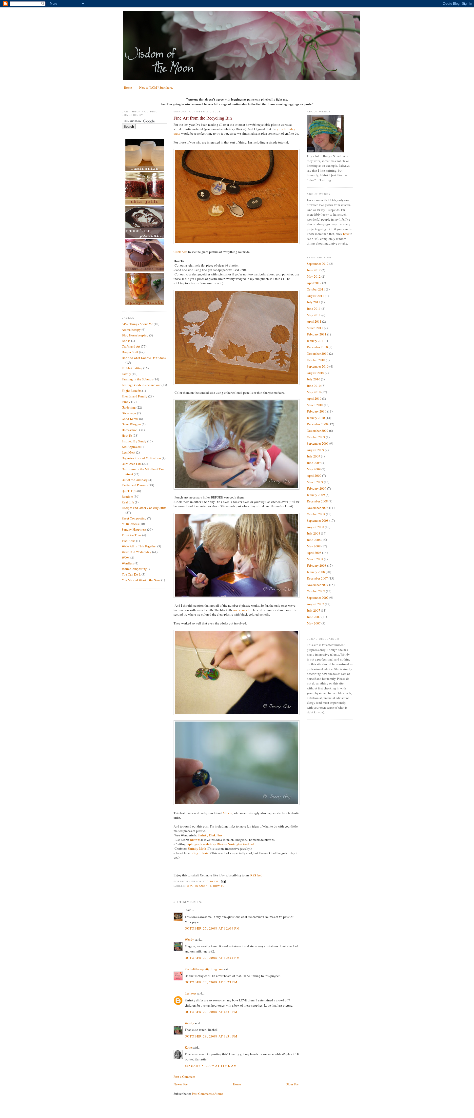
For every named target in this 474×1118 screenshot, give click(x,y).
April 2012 (314, 283)
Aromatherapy (131, 329)
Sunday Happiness (134, 529)
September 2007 (318, 597)
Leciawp (190, 993)
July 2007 (313, 610)
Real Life (128, 502)
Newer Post (181, 1084)
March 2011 (315, 328)
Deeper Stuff (130, 352)
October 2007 (316, 591)
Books (126, 340)
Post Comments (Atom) (207, 1093)
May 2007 (314, 623)
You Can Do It (131, 574)
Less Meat (128, 452)
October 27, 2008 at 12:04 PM (212, 928)
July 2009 (313, 456)
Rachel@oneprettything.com (204, 969)
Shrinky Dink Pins (210, 835)
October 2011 (316, 289)
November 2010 (317, 353)
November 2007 (317, 584)
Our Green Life (131, 463)
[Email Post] (223, 881)
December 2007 (317, 578)
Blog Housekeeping (135, 335)
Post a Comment (184, 1076)
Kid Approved (131, 446)
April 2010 (314, 398)
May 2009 (314, 469)
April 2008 (314, 552)
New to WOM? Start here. (156, 87)
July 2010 (313, 379)
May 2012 (314, 276)
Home (128, 87)
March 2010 (315, 405)
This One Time (131, 535)
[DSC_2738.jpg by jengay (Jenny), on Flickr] (236, 488)
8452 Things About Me (137, 324)
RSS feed (256, 875)
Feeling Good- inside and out (141, 385)
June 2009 (314, 462)
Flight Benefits (131, 390)
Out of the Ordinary (135, 479)
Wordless (128, 563)
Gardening (129, 407)
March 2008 (315, 559)
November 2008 (317, 507)
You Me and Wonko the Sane (141, 580)
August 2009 (315, 450)
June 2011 (314, 308)
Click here (180, 251)
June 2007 (314, 617)
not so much (241, 610)
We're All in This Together (139, 546)
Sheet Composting (134, 518)
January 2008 (316, 572)
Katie (188, 1047)
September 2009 (318, 443)
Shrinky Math (196, 848)
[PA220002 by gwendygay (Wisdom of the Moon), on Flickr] (236, 383)
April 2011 (314, 321)
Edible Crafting (132, 368)
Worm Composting (134, 568)
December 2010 (317, 347)
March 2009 (315, 482)
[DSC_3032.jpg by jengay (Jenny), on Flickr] (236, 804)
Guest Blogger (131, 424)
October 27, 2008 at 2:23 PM (211, 982)
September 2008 (318, 520)
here (346, 233)
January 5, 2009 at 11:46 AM (211, 1065)
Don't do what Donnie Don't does (144, 357)
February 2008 (316, 565)
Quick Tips (129, 491)
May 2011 (314, 315)
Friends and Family (134, 396)
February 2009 (316, 488)
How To (127, 435)
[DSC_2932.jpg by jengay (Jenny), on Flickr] (236, 713)
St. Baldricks (130, 523)
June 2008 (314, 540)
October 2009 (316, 437)
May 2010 (314, 392)
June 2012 (314, 270)
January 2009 (316, 495)
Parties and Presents (135, 485)
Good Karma (130, 418)
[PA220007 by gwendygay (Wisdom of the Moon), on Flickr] (236, 243)
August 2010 (315, 373)
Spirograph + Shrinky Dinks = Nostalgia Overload (220, 844)
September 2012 (318, 263)
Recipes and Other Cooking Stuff (144, 507)
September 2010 (318, 366)
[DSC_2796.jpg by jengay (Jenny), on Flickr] (236, 596)
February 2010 (316, 411)
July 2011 (313, 302)
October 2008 (316, 514)
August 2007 (315, 604)
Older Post (292, 1084)
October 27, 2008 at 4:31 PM (211, 1012)
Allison (227, 813)
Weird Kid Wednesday (136, 552)
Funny (126, 401)
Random (127, 496)
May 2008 (314, 546)
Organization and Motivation (141, 458)
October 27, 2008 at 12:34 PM (212, 957)
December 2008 (317, 501)
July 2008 (313, 533)
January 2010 (316, 417)
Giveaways (129, 413)
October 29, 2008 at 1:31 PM (211, 1036)
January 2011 (316, 340)
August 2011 (315, 295)
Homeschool (130, 430)
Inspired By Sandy (134, 441)
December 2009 (317, 424)
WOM (126, 557)
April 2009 (314, 475)
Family (126, 374)
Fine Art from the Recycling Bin (203, 118)
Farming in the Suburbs (137, 379)
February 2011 (316, 334)
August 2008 (315, 527)
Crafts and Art (131, 346)
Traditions (128, 540)
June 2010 (314, 385)
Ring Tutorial (201, 853)
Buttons (195, 839)
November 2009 (317, 430)
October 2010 (316, 360)
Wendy (189, 939)
